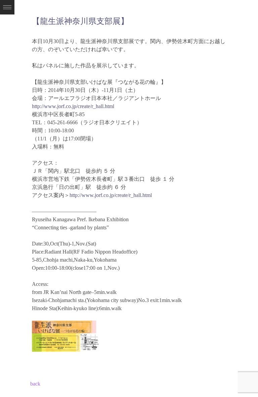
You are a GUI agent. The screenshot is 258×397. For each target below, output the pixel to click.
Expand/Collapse (7, 7)
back (35, 384)
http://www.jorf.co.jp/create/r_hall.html (73, 106)
